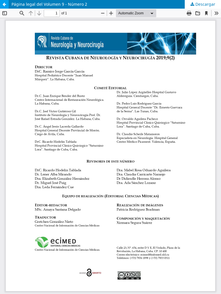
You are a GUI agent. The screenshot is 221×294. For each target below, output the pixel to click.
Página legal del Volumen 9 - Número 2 (49, 4)
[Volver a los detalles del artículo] (4, 4)
